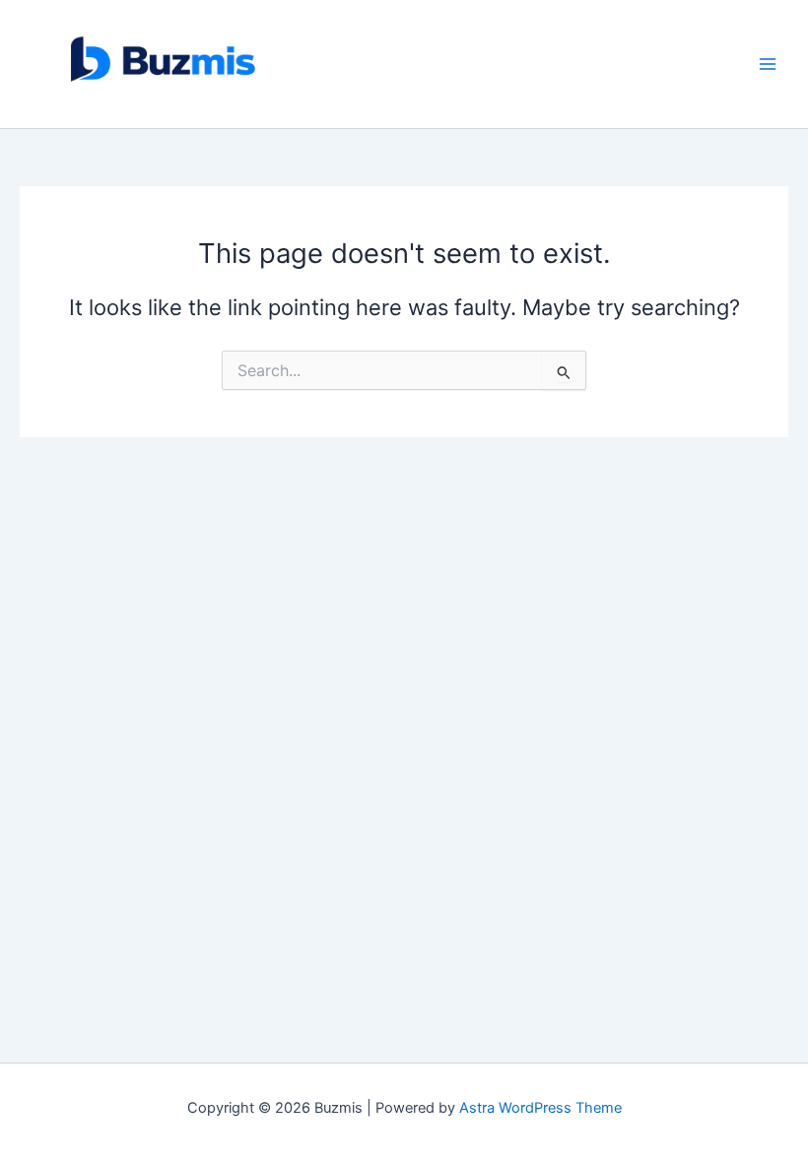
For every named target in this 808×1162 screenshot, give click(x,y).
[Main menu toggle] (767, 64)
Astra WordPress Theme (540, 1108)
